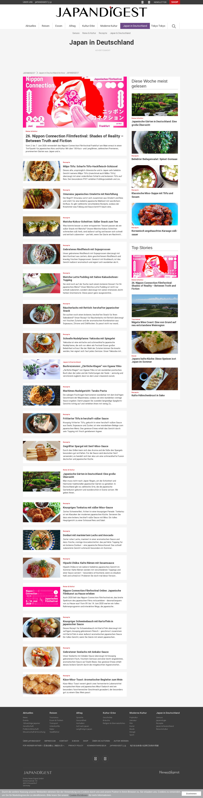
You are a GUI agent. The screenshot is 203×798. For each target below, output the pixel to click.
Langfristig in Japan (84, 729)
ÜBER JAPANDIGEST (32, 741)
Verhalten (80, 723)
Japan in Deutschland (135, 25)
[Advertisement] (102, 59)
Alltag (72, 25)
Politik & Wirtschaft (31, 729)
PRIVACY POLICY (75, 745)
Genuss (159, 717)
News (25, 717)
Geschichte (107, 717)
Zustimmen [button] (191, 793)
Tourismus (54, 717)
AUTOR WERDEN (121, 741)
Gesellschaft (28, 726)
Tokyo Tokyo (158, 25)
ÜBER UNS (28, 2)
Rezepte (159, 723)
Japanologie (161, 720)
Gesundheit (81, 720)
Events (26, 720)
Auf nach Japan (82, 726)
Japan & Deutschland (165, 726)
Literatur (133, 720)
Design (132, 732)
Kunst (132, 726)
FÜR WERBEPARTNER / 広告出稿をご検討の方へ (44, 745)
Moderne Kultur (108, 25)
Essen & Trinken (56, 720)
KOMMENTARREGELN (96, 745)
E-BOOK (75, 741)
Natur (52, 729)
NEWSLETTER (160, 2)
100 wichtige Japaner (31, 723)
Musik (132, 729)
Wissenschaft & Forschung (34, 732)
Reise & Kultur (162, 729)
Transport (54, 723)
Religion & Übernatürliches (114, 723)
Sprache (79, 717)
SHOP (174, 2)
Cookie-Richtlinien (78, 795)
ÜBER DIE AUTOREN (101, 741)
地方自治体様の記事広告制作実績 (144, 745)
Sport (132, 735)
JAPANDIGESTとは (43, 2)
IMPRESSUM (50, 741)
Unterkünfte (55, 726)
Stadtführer (54, 732)
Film (131, 723)
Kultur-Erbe (88, 25)
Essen (58, 25)
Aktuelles (31, 25)
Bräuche (106, 720)
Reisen (45, 25)
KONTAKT (64, 741)
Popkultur (134, 717)
